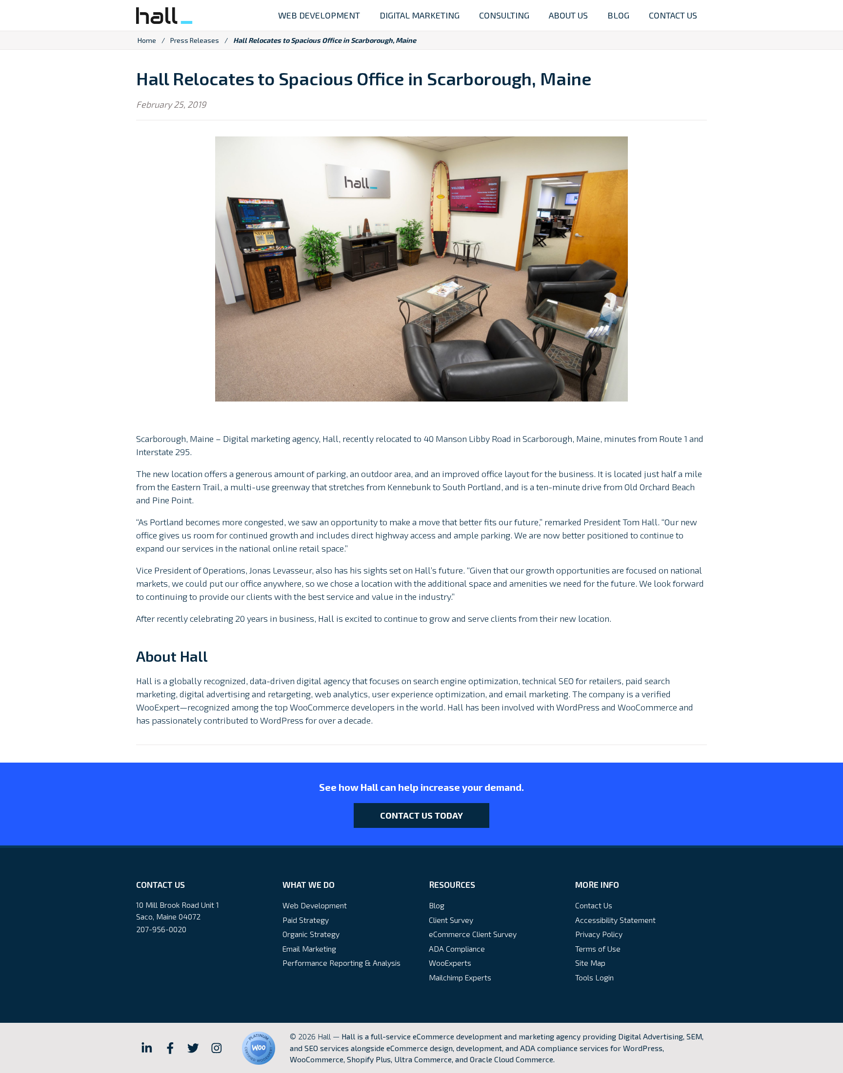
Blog (436, 905)
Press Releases (194, 40)
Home (147, 40)
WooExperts (450, 962)
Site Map (590, 962)
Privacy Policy (598, 934)
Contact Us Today (421, 815)
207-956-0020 (161, 929)
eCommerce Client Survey (473, 934)
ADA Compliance (457, 948)
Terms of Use (598, 948)
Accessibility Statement (615, 919)
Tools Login (594, 977)
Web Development (314, 905)
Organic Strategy (311, 934)
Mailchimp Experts (460, 977)
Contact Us (593, 905)
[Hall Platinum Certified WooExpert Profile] (258, 1048)
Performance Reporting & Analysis (341, 962)
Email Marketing (309, 948)
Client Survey (451, 919)
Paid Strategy (305, 919)
